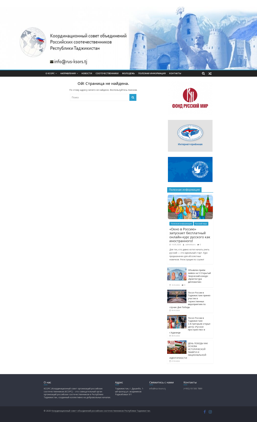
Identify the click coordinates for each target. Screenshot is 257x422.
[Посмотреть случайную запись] (210, 73)
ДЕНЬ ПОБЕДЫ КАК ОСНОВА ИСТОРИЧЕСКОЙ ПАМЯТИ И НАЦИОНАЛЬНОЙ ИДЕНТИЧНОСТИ (188, 350)
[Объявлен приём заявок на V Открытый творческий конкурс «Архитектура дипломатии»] (177, 268)
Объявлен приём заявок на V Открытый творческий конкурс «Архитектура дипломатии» (199, 276)
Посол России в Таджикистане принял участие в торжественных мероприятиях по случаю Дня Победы (189, 300)
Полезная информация (152, 73)
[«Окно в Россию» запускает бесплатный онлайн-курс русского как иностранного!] (190, 196)
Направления (68, 73)
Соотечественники (107, 73)
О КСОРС (50, 73)
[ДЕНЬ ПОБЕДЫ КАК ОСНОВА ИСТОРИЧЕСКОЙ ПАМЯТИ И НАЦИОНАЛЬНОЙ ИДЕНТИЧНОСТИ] (177, 342)
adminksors (190, 244)
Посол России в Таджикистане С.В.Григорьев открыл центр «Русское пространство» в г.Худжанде (189, 325)
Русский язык (201, 223)
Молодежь (128, 73)
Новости (87, 73)
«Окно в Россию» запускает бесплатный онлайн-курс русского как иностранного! (189, 235)
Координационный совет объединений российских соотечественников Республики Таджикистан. (101, 410)
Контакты (175, 73)
